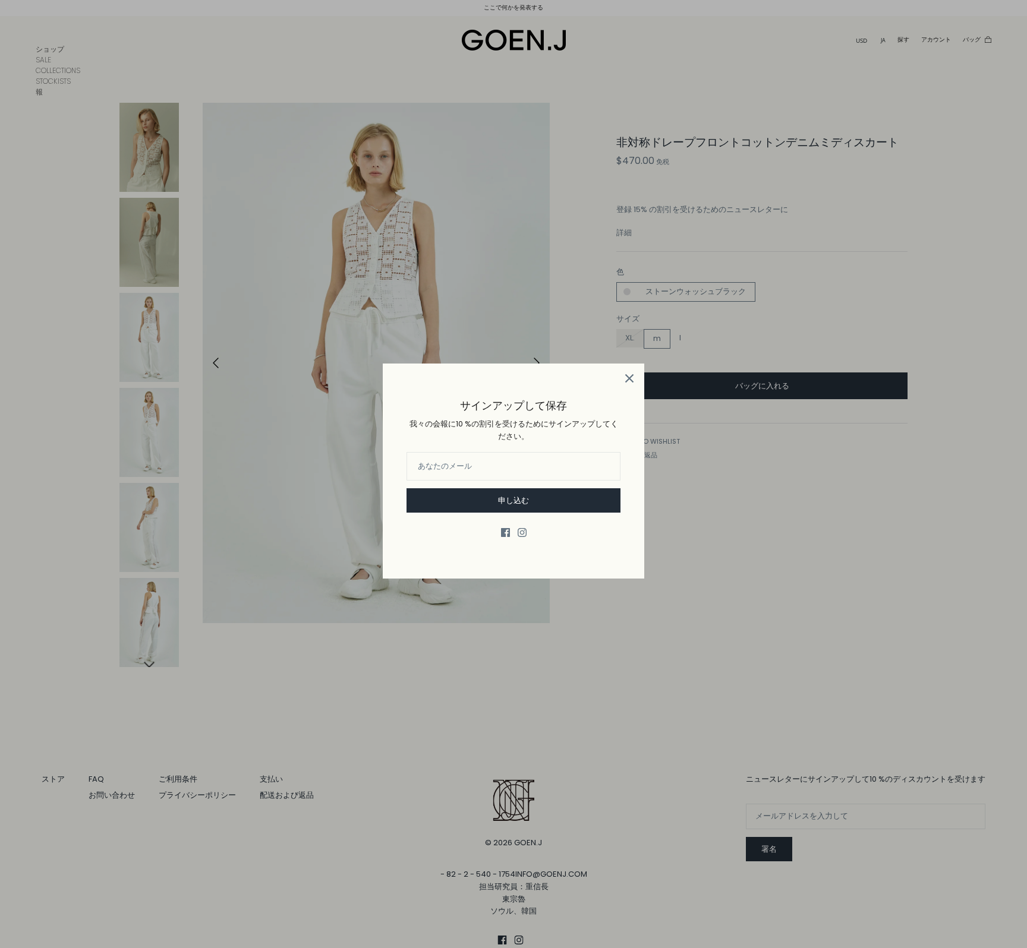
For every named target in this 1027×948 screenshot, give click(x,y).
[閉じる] (629, 378)
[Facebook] (505, 532)
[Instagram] (522, 532)
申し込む (513, 500)
